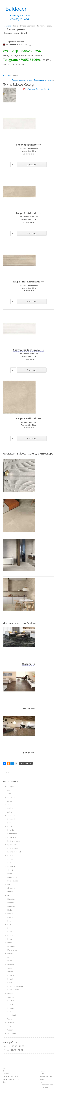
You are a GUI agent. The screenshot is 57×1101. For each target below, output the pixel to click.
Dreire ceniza (12, 881)
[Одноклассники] (8, 763)
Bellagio (10, 830)
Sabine (10, 1004)
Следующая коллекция (43, 80)
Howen (10, 913)
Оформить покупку (16, 41)
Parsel (10, 979)
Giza (9, 895)
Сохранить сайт (26, 763)
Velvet (9, 1026)
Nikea (9, 961)
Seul (9, 1011)
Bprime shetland (14, 852)
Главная (7, 26)
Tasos (9, 1019)
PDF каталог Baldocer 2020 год (18, 45)
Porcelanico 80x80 (14, 990)
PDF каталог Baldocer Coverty (37, 89)
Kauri (9, 932)
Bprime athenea (13, 841)
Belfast (10, 826)
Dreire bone (12, 877)
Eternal (10, 892)
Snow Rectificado (26, 144)
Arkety (10, 801)
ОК (4, 1071)
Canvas (10, 855)
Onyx (9, 968)
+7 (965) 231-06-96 (20, 19)
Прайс (15, 26)
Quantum (11, 993)
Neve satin (11, 953)
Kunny (10, 939)
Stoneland (11, 1015)
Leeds (9, 942)
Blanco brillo (12, 834)
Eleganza (11, 888)
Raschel (10, 1000)
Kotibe (26, 708)
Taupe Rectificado (26, 213)
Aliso (9, 793)
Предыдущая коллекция (22, 80)
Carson (10, 859)
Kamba (10, 928)
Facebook (6, 1074)
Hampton (11, 899)
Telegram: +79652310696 (22, 59)
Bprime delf (12, 844)
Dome (9, 873)
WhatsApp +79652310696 (22, 50)
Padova (10, 975)
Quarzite (10, 997)
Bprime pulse (12, 848)
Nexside (10, 957)
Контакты (41, 26)
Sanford (10, 1008)
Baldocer (6, 75)
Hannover (11, 906)
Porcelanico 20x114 (15, 986)
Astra (9, 812)
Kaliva (9, 924)
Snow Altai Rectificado (26, 350)
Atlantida (11, 815)
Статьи (50, 26)
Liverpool (11, 946)
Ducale (10, 884)
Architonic (11, 797)
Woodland (11, 1033)
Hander (10, 902)
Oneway (10, 964)
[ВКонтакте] (4, 763)
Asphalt (10, 808)
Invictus (10, 917)
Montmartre (12, 950)
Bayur (26, 752)
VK (4, 1068)
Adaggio (10, 786)
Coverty (10, 870)
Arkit (9, 804)
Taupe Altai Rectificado (26, 281)
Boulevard (11, 837)
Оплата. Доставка (27, 26)
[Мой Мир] (12, 763)
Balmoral (11, 819)
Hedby (10, 910)
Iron (9, 921)
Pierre (9, 982)
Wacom (26, 664)
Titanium (10, 1022)
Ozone (10, 971)
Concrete (11, 866)
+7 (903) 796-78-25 (20, 15)
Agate (9, 790)
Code (9, 863)
